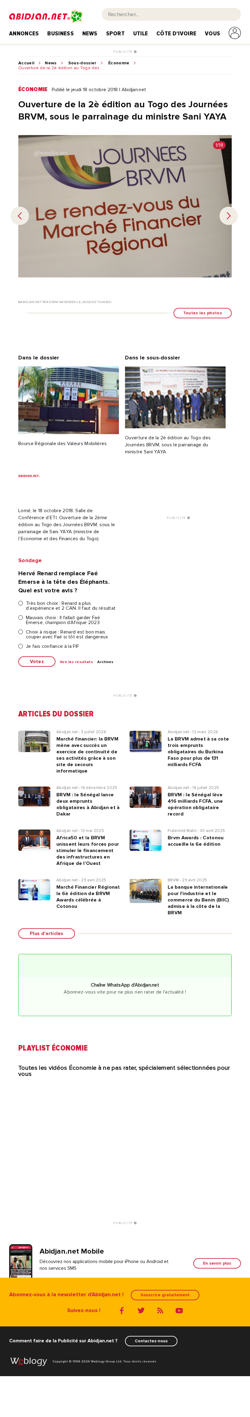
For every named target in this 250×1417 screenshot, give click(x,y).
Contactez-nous (151, 1341)
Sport (115, 33)
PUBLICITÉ (123, 51)
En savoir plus (217, 1263)
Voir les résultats (76, 662)
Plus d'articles (46, 933)
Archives (105, 662)
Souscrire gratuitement (165, 1294)
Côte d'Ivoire (176, 33)
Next (229, 216)
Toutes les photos (202, 313)
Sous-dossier (82, 63)
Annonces (24, 33)
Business (60, 33)
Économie (119, 63)
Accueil (26, 63)
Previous (20, 216)
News (90, 33)
